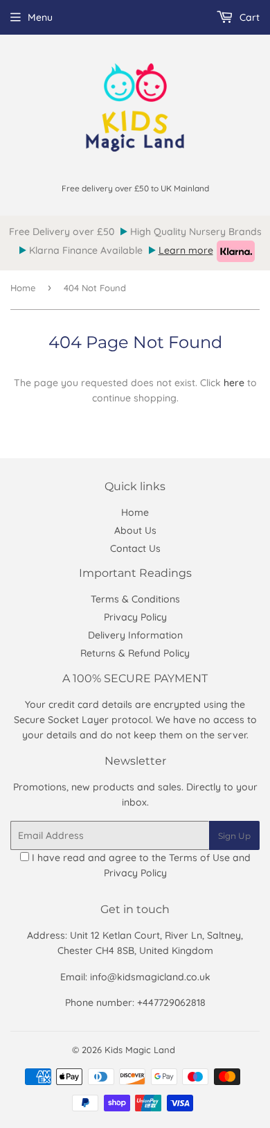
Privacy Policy (135, 617)
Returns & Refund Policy (135, 653)
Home (22, 287)
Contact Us (135, 548)
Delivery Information (135, 635)
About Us (135, 530)
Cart (248, 17)
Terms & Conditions (135, 599)
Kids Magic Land (140, 1049)
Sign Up (234, 836)
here (234, 382)
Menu (40, 17)
